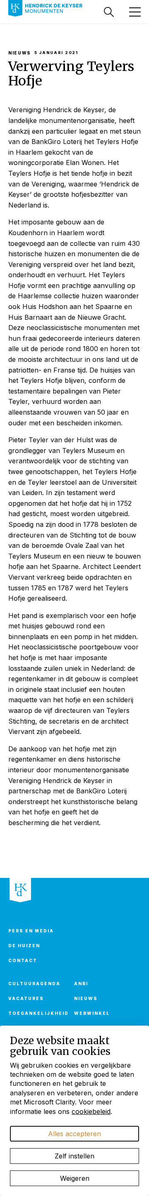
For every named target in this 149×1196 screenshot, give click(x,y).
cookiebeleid (91, 1111)
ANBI (81, 983)
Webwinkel (92, 1013)
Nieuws (86, 998)
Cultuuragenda (34, 983)
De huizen (24, 945)
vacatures (26, 998)
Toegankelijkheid (36, 1013)
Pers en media (31, 930)
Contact (22, 960)
